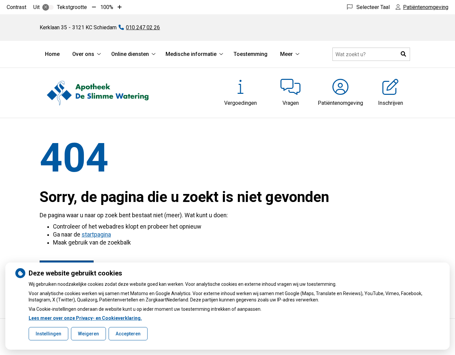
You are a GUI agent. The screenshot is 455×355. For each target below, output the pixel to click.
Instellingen (48, 333)
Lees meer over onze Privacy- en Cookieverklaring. (85, 318)
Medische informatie (191, 54)
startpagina (96, 234)
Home (52, 54)
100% (106, 7)
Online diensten (130, 54)
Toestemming (250, 54)
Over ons (83, 54)
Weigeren (88, 333)
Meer (286, 54)
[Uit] (48, 7)
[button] (403, 54)
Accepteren (128, 333)
